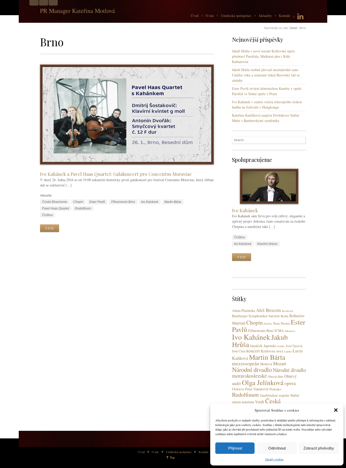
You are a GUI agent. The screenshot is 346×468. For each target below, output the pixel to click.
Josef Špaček (294, 346)
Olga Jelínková (262, 382)
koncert (253, 351)
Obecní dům (275, 376)
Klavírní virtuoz (267, 244)
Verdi (259, 402)
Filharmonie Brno (123, 202)
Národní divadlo (252, 369)
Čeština (47, 215)
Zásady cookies (274, 459)
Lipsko (288, 351)
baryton (274, 315)
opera (290, 383)
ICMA (279, 330)
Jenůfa (281, 346)
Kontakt (284, 15)
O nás (210, 15)
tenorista (248, 401)
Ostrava (238, 388)
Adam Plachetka (243, 310)
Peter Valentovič (256, 389)
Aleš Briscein (268, 310)
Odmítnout (277, 448)
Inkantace (290, 331)
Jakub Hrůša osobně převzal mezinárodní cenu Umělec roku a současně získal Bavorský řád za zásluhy (266, 75)
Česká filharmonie (54, 202)
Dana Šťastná (281, 323)
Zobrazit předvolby (318, 448)
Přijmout (235, 448)
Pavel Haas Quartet (55, 208)
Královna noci (272, 350)
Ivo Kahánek (149, 202)
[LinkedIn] (300, 16)
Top (172, 457)
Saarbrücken (269, 395)
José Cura (238, 351)
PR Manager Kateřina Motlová (77, 11)
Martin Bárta (172, 202)
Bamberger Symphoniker (250, 315)
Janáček (256, 345)
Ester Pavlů (97, 202)
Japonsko (270, 345)
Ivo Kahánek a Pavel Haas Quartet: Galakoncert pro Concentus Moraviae (116, 174)
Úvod (195, 15)
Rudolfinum (83, 208)
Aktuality (265, 15)
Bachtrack (287, 311)
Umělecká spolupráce (236, 15)
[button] (335, 410)
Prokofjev (276, 389)
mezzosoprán (245, 363)
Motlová (266, 363)
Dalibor (268, 323)
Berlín (284, 316)
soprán (284, 395)
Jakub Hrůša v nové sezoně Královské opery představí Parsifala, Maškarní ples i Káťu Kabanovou (263, 56)
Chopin (78, 202)
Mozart (279, 363)
